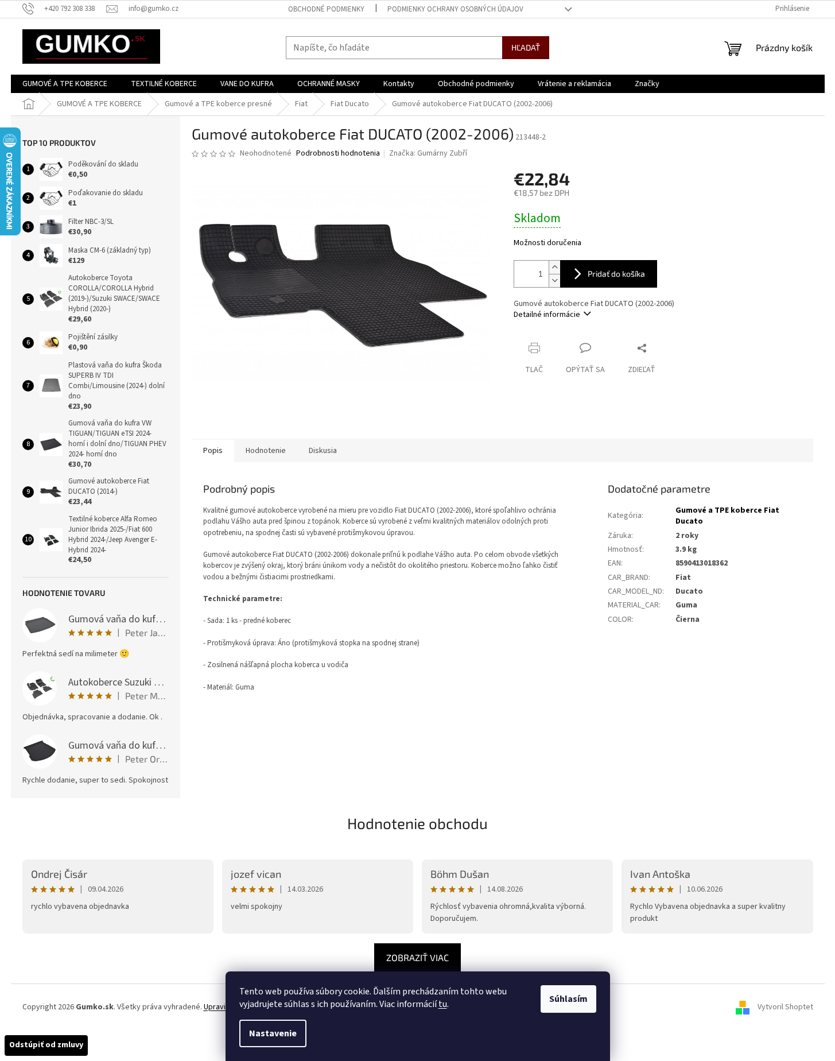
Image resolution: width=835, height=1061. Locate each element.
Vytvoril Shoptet (785, 1007)
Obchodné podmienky (326, 9)
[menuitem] (65, 84)
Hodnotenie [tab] (266, 450)
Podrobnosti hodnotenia (338, 153)
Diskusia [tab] (323, 450)
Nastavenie (273, 1033)
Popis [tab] (213, 450)
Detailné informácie (547, 314)
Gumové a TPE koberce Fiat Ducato (727, 516)
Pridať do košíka (616, 273)
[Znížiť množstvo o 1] (554, 280)
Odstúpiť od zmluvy (46, 1045)
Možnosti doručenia (547, 243)
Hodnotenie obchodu (417, 823)
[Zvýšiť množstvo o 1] (554, 267)
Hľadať (525, 47)
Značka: (428, 153)
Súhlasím (568, 999)
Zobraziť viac (417, 957)
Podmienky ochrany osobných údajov (455, 9)
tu (442, 1004)
